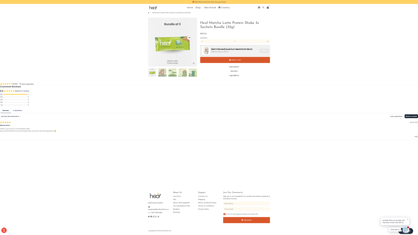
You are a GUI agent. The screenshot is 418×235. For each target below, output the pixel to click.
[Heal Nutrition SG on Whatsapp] (156, 216)
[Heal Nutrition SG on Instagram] (153, 216)
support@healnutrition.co (158, 208)
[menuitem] (190, 7)
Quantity (203, 38)
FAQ (174, 199)
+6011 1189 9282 (155, 212)
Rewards (176, 212)
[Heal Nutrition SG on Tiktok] (158, 216)
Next (194, 42)
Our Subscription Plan (181, 206)
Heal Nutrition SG (165, 231)
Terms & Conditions (206, 206)
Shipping (201, 199)
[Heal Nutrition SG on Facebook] (151, 216)
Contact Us (202, 196)
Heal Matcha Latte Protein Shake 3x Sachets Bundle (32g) (171, 13)
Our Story (177, 196)
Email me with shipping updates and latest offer (242, 214)
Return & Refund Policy (207, 202)
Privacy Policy (203, 209)
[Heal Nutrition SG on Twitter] (149, 216)
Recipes (176, 209)
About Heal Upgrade (181, 202)
